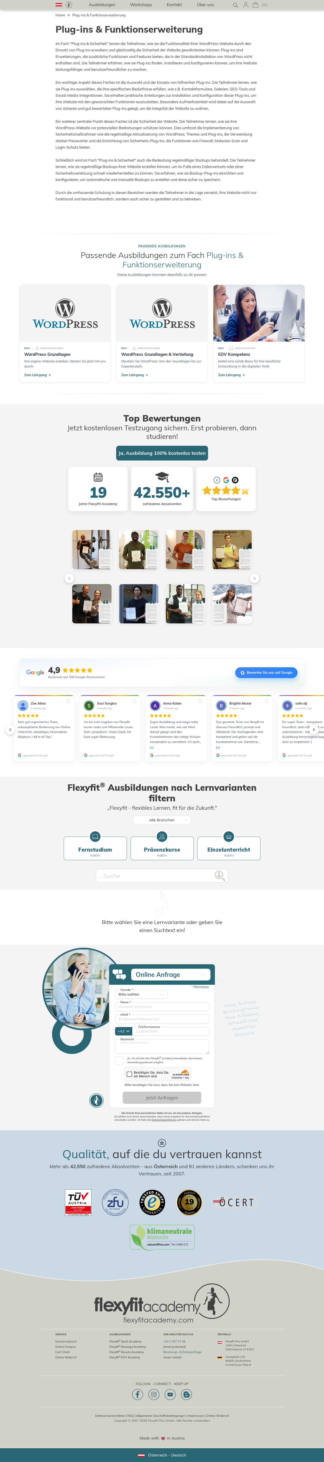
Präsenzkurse (162, 851)
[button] (59, 5)
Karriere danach (66, 1341)
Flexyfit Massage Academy (127, 1346)
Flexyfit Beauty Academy (126, 1352)
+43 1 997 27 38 (174, 1341)
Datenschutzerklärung (164, 1119)
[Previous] (69, 578)
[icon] (137, 1394)
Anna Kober (172, 703)
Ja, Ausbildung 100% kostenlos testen (162, 453)
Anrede (126, 990)
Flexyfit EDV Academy (124, 1357)
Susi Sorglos (107, 703)
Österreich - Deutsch (167, 1455)
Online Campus (65, 1346)
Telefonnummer (149, 1027)
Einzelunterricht (228, 851)
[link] (69, 5)
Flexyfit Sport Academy (125, 1341)
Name (125, 1002)
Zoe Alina (38, 703)
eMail (125, 1014)
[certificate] (78, 1202)
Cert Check (62, 1352)
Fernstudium (95, 851)
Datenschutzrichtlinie (110, 1416)
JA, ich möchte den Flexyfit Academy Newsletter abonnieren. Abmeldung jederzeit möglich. (165, 1060)
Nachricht (127, 1039)
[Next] (254, 578)
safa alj (301, 703)
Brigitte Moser (240, 703)
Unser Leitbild (172, 1357)
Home (60, 15)
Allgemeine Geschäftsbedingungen (160, 1416)
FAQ (130, 1416)
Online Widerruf (65, 1357)
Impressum (196, 1416)
